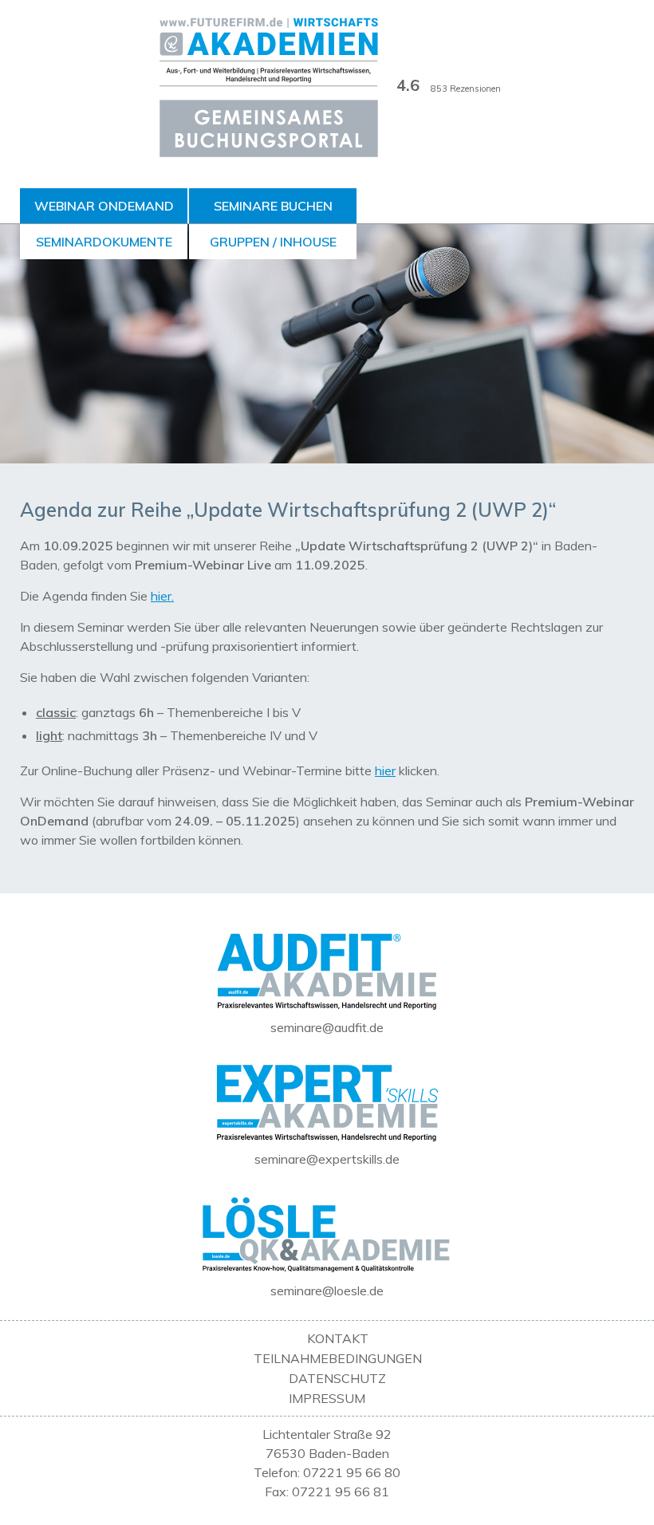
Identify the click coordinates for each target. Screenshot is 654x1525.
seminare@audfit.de (327, 1027)
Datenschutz (337, 1378)
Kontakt (337, 1338)
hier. (162, 596)
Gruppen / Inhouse (273, 242)
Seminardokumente (104, 242)
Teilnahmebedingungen (338, 1358)
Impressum (327, 1398)
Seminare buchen (273, 206)
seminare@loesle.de (327, 1290)
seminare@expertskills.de (327, 1159)
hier (385, 770)
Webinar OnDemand (104, 206)
